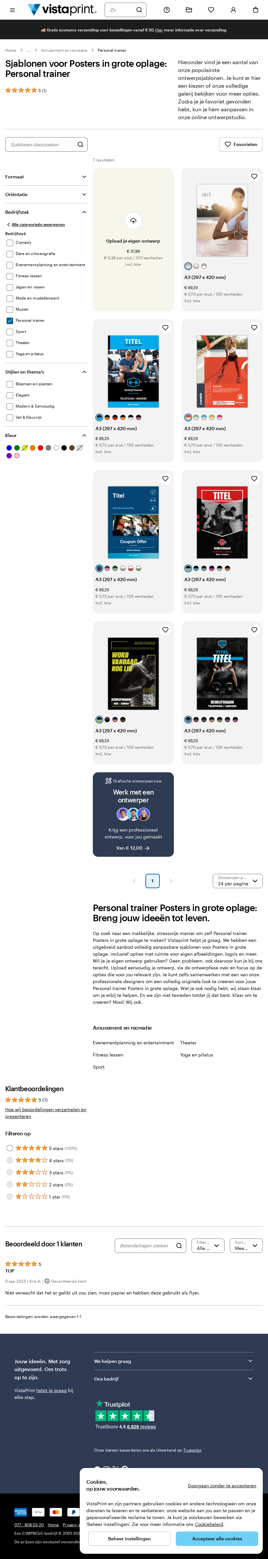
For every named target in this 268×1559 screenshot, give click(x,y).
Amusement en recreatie (64, 50)
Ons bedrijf (106, 1379)
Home (10, 50)
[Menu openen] (12, 10)
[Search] (179, 1246)
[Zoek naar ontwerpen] (80, 144)
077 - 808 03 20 (29, 1524)
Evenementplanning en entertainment (133, 1042)
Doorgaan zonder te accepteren (222, 1485)
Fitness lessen (108, 1054)
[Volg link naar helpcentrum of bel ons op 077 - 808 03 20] (166, 10)
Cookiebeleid (209, 1524)
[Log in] (233, 10)
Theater (188, 1042)
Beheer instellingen (129, 1538)
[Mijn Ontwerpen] (189, 10)
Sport (99, 1067)
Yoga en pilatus (196, 1054)
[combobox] (121, 10)
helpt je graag (51, 1390)
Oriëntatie (16, 194)
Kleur (11, 435)
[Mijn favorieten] (211, 10)
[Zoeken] (139, 10)
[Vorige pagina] (134, 881)
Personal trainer (112, 50)
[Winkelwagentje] (255, 10)
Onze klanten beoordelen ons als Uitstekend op (147, 1450)
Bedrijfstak (17, 212)
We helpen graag (112, 1361)
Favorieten (246, 144)
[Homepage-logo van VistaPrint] (62, 9)
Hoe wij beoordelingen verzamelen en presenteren (45, 1113)
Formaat (14, 176)
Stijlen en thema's (24, 372)
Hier (159, 30)
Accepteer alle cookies (217, 1538)
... (29, 50)
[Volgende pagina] (171, 881)
